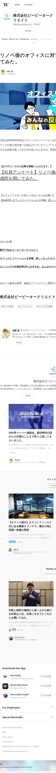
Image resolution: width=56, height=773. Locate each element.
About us (14, 39)
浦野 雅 (10, 71)
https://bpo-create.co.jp (22, 24)
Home (5, 39)
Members (24, 39)
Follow (28, 31)
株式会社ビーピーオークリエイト (33, 18)
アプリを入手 (45, 676)
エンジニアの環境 (45, 306)
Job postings (46, 39)
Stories (34, 39)
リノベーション (25, 306)
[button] (29, 668)
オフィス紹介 (8, 306)
